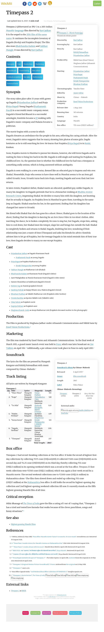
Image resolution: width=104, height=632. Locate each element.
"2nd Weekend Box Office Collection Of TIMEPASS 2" (48, 572)
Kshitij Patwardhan (81, 52)
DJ (37, 118)
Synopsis (10, 64)
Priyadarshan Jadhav (82, 55)
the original (70, 564)
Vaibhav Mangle (17, 270)
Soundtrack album (65, 368)
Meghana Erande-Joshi (20, 310)
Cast (19, 64)
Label (59, 385)
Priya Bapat (78, 74)
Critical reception (14, 77)
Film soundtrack (79, 376)
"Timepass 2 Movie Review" (22, 575)
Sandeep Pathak (17, 290)
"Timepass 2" (17, 568)
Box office (36, 71)
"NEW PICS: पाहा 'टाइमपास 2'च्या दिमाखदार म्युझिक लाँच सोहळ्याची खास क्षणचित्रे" (34, 550)
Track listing (24, 71)
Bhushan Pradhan (81, 84)
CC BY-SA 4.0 (51, 596)
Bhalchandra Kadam (25, 46)
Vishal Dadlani (38, 394)
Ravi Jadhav (78, 40)
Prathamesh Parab (81, 78)
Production (28, 64)
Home (25, 613)
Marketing (40, 64)
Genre (59, 376)
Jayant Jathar (78, 93)
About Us (46, 613)
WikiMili (6, 3)
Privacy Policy (75, 613)
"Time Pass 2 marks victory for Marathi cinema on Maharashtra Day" (38, 543)
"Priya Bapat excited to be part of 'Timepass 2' (29, 558)
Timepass (63, 394)
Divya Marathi (61, 550)
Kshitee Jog (15, 286)
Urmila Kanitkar (17, 298)
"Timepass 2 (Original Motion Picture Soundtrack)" (30, 564)
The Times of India (31, 503)
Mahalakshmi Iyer (40, 398)
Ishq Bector (39, 418)
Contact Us (35, 613)
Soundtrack (11, 71)
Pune (58, 344)
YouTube (64, 413)
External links (12, 83)
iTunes (52, 564)
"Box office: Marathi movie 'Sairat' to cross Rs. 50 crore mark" (54, 537)
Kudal (87, 143)
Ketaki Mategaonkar (81, 81)
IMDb (24, 591)
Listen (97, 3)
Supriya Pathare (17, 306)
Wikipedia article (61, 595)
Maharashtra (34, 482)
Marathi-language (15, 30)
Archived (72, 558)
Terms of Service (60, 613)
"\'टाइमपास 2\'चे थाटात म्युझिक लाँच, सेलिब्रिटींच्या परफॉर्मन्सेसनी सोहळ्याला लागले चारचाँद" (35, 554)
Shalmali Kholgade (38, 406)
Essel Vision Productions (83, 102)
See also (27, 77)
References (37, 77)
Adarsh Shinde (38, 425)
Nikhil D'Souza (38, 410)
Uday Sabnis (16, 302)
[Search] (50, 3)
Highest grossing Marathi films (23, 524)
